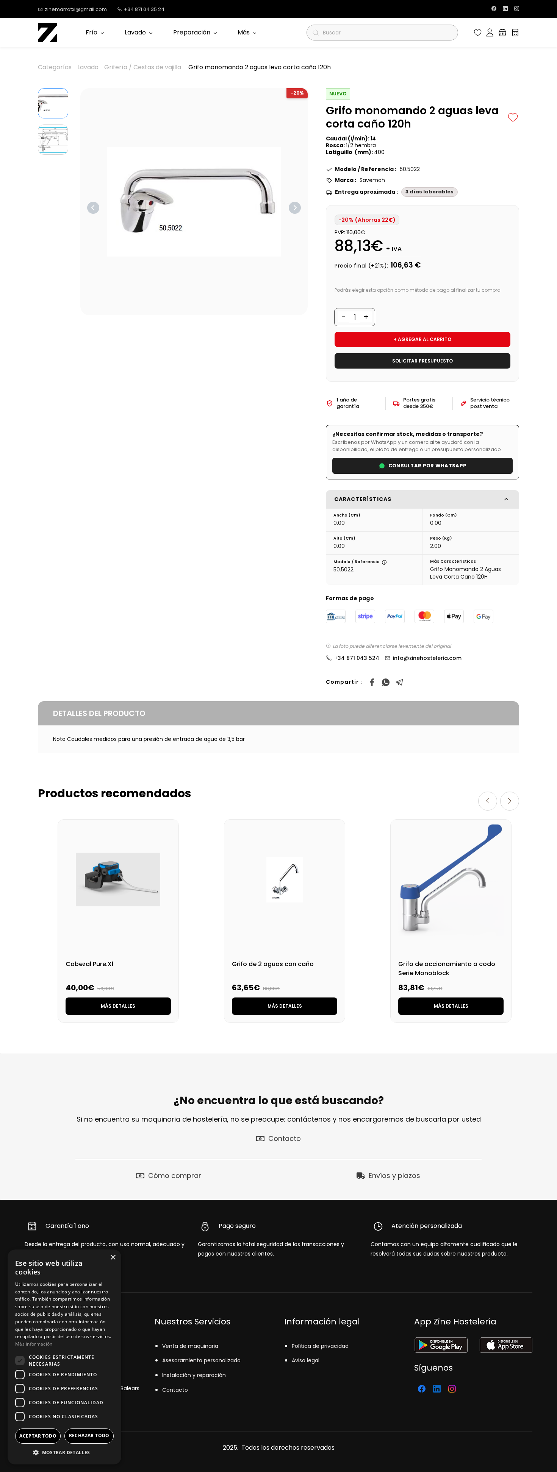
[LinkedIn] (437, 1388)
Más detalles (118, 1006)
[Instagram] (452, 1388)
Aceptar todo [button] (37, 1436)
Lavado (88, 67)
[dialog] (64, 1356)
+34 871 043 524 (356, 658)
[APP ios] (505, 1342)
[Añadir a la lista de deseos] (513, 117)
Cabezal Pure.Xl (89, 964)
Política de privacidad (320, 1346)
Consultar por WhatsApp (427, 465)
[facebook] (493, 9)
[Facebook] (372, 682)
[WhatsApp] (386, 682)
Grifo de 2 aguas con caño (273, 964)
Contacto (175, 1390)
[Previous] (93, 208)
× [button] (113, 1257)
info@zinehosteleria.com (427, 658)
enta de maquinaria (192, 1346)
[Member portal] (489, 32)
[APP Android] (441, 1342)
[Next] (295, 208)
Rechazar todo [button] (89, 1435)
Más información (34, 1344)
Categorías (55, 67)
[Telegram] (399, 682)
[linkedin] (505, 9)
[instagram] (516, 9)
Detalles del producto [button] (99, 713)
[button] (477, 32)
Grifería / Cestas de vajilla (142, 67)
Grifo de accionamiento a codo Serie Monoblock (446, 968)
